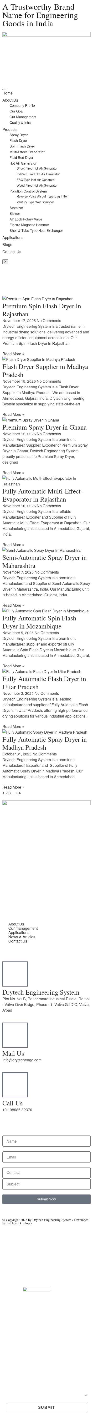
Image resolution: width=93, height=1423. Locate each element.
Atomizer (16, 207)
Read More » (13, 353)
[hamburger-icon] (4, 89)
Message (13, 1371)
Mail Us (13, 1053)
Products (9, 129)
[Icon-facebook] (60, 883)
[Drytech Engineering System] (15, 974)
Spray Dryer (19, 134)
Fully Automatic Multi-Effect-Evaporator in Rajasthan (42, 494)
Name (11, 1313)
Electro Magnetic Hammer (29, 224)
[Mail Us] (15, 1035)
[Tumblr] (34, 883)
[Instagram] (47, 883)
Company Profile (22, 105)
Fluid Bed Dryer (21, 157)
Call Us (12, 1102)
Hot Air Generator (23, 163)
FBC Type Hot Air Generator (36, 179)
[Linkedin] (21, 883)
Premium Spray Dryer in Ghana (44, 426)
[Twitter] (8, 883)
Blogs (7, 244)
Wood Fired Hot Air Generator (37, 185)
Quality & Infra (20, 122)
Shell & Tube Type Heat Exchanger (36, 230)
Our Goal (16, 110)
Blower (15, 213)
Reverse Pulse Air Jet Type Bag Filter (42, 196)
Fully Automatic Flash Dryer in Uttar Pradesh (44, 682)
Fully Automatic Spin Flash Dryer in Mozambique (39, 621)
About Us (10, 100)
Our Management (23, 116)
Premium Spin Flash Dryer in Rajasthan (41, 309)
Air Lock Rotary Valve (26, 218)
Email (10, 1334)
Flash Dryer (18, 140)
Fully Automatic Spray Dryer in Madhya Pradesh (44, 743)
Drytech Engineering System (40, 992)
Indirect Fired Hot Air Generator (38, 174)
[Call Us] (15, 1084)
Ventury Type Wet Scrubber (35, 202)
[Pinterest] (8, 896)
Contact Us (11, 251)
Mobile (11, 1355)
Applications (12, 237)
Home (7, 93)
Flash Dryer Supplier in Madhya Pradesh (45, 370)
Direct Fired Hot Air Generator (37, 168)
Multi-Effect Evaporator (27, 151)
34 (18, 792)
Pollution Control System (28, 191)
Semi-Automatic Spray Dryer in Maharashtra (44, 561)
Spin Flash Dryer (22, 146)
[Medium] (73, 883)
